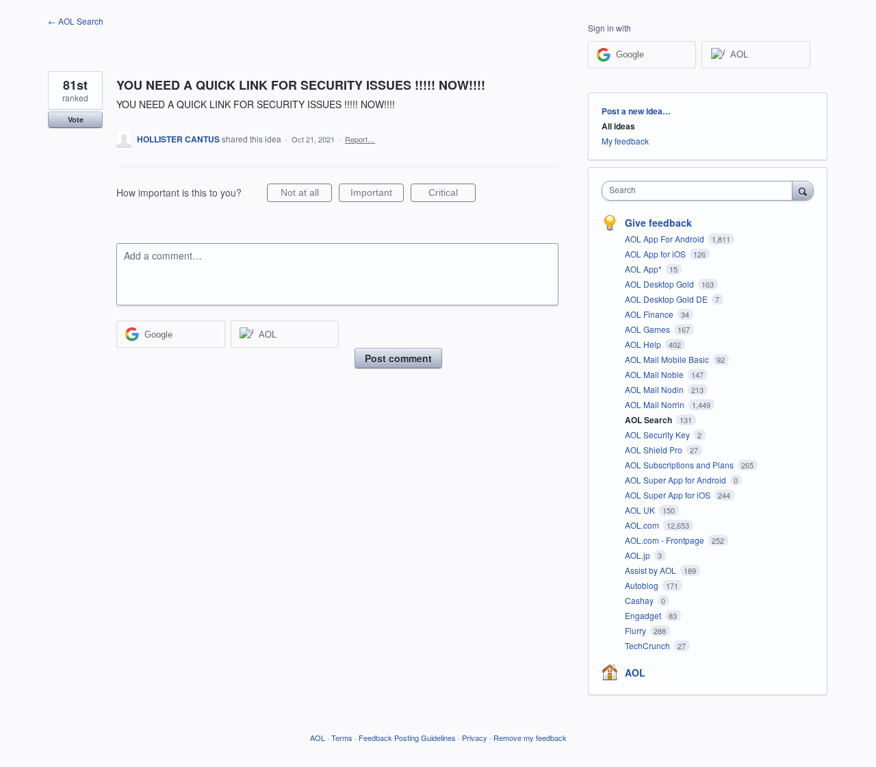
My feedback (625, 141)
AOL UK (641, 510)
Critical (452, 194)
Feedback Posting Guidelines (407, 737)
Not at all (306, 194)
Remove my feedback (530, 737)
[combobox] (700, 191)
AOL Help (644, 344)
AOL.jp (638, 555)
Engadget (644, 615)
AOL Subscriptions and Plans (680, 464)
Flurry (636, 630)
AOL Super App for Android (676, 480)
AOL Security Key (658, 434)
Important (377, 194)
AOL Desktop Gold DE (667, 299)
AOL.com (643, 525)
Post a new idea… (636, 111)
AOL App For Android (665, 238)
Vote (75, 119)
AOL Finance (650, 314)
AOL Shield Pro (654, 449)
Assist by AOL (651, 570)
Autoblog (642, 585)
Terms (341, 737)
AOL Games (648, 329)
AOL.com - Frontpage (665, 540)
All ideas (618, 126)
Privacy (474, 737)
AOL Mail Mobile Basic (668, 359)
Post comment (398, 358)
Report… (360, 139)
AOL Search (649, 420)
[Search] (803, 190)
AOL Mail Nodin (655, 389)
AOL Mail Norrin (655, 404)
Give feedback (658, 222)
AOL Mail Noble (655, 374)
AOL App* (644, 269)
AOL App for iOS (656, 254)
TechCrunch (648, 645)
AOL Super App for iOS (668, 495)
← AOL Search (75, 21)
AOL (635, 672)
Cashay (640, 600)
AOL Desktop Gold (660, 284)
